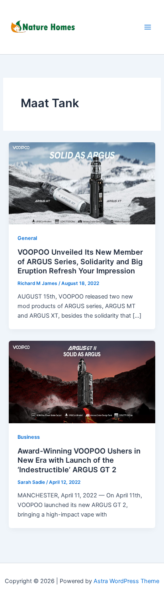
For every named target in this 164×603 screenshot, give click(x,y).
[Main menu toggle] (147, 27)
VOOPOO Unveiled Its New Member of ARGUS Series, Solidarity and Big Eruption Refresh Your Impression (80, 261)
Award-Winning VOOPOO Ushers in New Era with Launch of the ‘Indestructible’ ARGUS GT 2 (79, 460)
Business (29, 437)
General (27, 238)
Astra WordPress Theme (126, 581)
